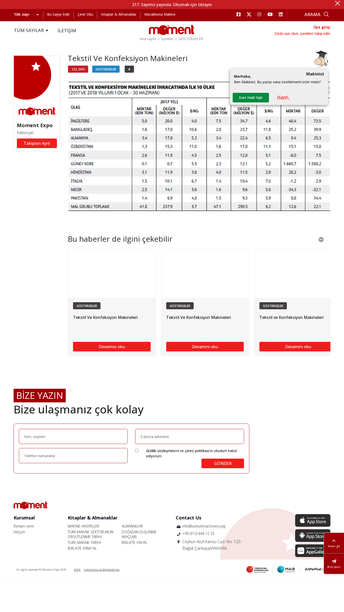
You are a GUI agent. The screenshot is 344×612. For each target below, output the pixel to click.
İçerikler (167, 38)
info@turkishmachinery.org (203, 526)
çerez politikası (197, 450)
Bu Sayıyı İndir (58, 14)
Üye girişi (322, 27)
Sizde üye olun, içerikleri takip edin (302, 33)
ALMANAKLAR (132, 526)
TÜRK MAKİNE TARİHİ (84, 542)
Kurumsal (24, 518)
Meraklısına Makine (160, 14)
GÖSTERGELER (191, 38)
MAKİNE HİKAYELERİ (83, 526)
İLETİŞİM (67, 30)
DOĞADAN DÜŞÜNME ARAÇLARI (139, 534)
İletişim (19, 532)
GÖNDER (223, 463)
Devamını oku (112, 346)
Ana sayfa (148, 38)
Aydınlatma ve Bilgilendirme (101, 569)
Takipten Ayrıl (37, 143)
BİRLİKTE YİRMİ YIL (82, 548)
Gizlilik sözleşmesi (161, 450)
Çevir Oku (85, 14)
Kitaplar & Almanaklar (118, 14)
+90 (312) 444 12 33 (198, 533)
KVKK (77, 569)
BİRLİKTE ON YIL (134, 542)
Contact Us (188, 518)
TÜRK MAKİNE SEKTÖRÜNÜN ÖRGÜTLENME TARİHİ (90, 534)
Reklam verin (24, 526)
